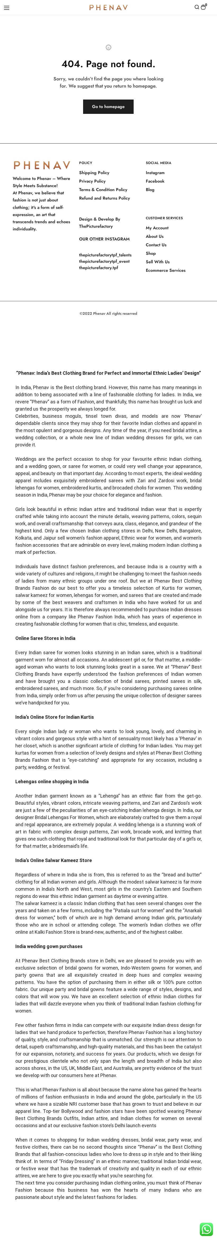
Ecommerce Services (166, 270)
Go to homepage (108, 107)
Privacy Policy (92, 181)
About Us (155, 236)
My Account (157, 228)
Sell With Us (158, 262)
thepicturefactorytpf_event (104, 261)
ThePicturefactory (96, 226)
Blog (150, 190)
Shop (151, 253)
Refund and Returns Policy (104, 198)
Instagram (155, 173)
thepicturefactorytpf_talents (105, 255)
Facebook (155, 181)
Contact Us (156, 245)
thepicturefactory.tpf (98, 268)
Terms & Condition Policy (103, 190)
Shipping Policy (94, 173)
